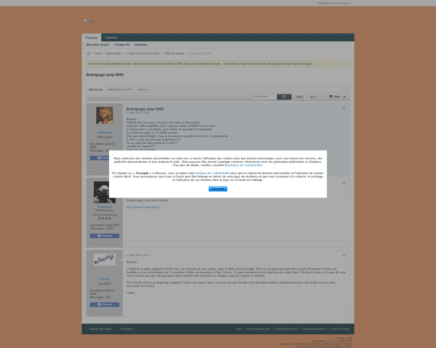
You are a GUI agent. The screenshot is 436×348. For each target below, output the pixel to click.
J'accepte (218, 188)
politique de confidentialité (245, 165)
